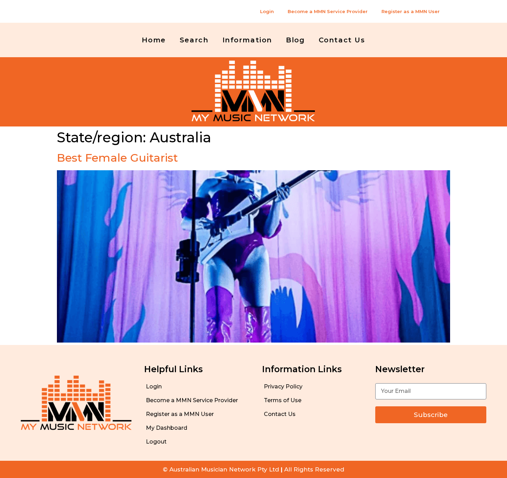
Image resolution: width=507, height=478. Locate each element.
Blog (295, 40)
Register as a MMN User (410, 11)
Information (247, 40)
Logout (156, 441)
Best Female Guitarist (117, 157)
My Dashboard (166, 428)
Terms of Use (282, 400)
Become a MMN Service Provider (328, 11)
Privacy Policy (283, 386)
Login (267, 11)
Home (154, 40)
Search (194, 40)
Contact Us (342, 40)
